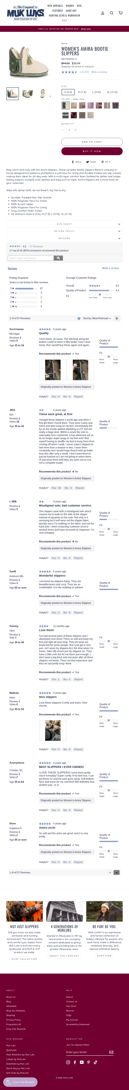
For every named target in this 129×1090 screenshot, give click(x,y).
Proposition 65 (13, 1024)
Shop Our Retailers (15, 1010)
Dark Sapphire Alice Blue (65, 115)
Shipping (65, 66)
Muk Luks (11, 1045)
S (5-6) (68, 92)
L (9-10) (96, 92)
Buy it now (92, 151)
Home (64, 43)
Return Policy (64, 231)
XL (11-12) (112, 92)
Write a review (99, 72)
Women (70, 6)
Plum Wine (98, 105)
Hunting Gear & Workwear (64, 15)
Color (72, 99)
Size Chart (64, 224)
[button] (15, 246)
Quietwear (11, 1050)
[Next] (49, 96)
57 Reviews (37, 246)
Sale (64, 20)
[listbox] (100, 318)
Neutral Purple (107, 105)
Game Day (71, 10)
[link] (76, 72)
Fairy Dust (73, 105)
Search (69, 997)
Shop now (104, 956)
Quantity (67, 124)
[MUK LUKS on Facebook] (75, 1062)
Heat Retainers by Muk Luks (20, 1054)
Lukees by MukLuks (15, 1059)
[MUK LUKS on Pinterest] (88, 1062)
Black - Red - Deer (73, 115)
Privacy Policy (13, 1019)
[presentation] (53, 370)
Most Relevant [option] (100, 318)
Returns (70, 1010)
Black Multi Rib (115, 105)
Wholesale (11, 1006)
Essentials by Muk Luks (17, 1063)
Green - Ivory (65, 105)
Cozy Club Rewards (15, 1029)
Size (64, 86)
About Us (10, 997)
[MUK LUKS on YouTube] (82, 1062)
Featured (57, 10)
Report (78, 396)
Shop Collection (24, 959)
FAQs (68, 1015)
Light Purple (90, 105)
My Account (72, 1019)
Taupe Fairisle (82, 105)
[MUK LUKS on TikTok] (95, 1062)
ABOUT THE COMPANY (64, 956)
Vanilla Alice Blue (90, 115)
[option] (64, 28)
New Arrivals (55, 6)
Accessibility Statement (78, 1024)
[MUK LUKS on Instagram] (68, 1062)
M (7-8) (82, 92)
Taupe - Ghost (82, 115)
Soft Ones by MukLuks (17, 1073)
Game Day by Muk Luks (18, 1068)
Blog (8, 1001)
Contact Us (71, 1001)
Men (79, 6)
